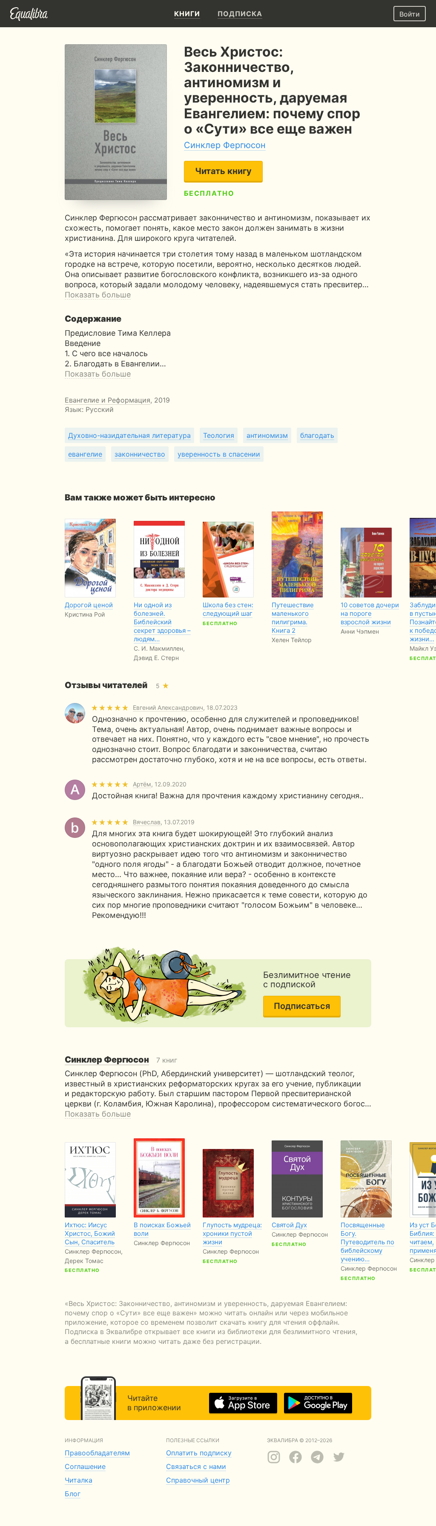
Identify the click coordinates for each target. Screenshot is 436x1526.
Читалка (78, 1480)
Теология (218, 435)
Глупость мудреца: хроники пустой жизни (232, 1233)
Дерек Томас (84, 1260)
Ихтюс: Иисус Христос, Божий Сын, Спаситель (90, 1233)
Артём (142, 784)
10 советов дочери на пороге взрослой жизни (370, 613)
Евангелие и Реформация (107, 400)
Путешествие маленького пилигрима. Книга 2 (293, 617)
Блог (72, 1493)
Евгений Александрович (168, 707)
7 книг (121, 1060)
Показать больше (98, 294)
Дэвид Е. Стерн (156, 657)
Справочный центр (198, 1480)
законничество (140, 454)
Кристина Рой (85, 614)
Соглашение (85, 1466)
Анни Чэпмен (360, 631)
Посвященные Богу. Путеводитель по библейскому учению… (367, 1242)
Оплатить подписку (199, 1453)
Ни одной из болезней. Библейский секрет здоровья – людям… (162, 622)
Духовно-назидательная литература (129, 435)
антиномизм (267, 435)
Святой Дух (289, 1225)
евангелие (85, 454)
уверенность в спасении (219, 454)
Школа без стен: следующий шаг (228, 609)
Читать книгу (223, 171)
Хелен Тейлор (292, 639)
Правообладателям (97, 1453)
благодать (317, 435)
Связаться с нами (196, 1466)
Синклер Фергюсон (225, 145)
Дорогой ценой (89, 605)
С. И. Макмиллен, (159, 648)
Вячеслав (147, 822)
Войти (409, 14)
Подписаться (302, 1006)
